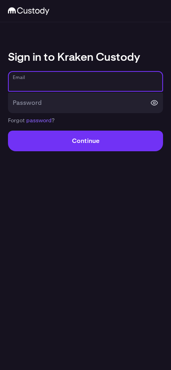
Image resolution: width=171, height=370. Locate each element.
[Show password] (154, 103)
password (39, 120)
